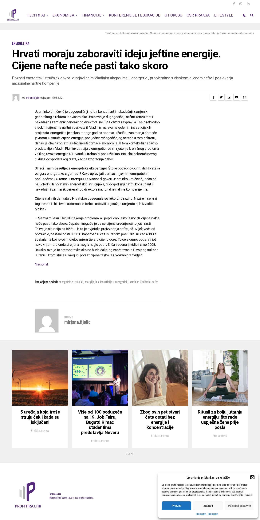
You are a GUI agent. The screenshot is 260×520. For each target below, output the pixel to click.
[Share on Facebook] (213, 97)
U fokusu (173, 15)
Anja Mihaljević (220, 435)
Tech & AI (36, 15)
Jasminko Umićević (139, 281)
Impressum (201, 513)
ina (97, 281)
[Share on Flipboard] (229, 97)
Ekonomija (63, 15)
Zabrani (208, 505)
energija (89, 281)
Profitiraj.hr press (40, 430)
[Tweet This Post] (221, 97)
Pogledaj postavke (239, 505)
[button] (252, 477)
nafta (155, 281)
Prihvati (176, 505)
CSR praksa (198, 15)
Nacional (41, 264)
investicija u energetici (113, 281)
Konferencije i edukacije (134, 15)
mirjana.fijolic (32, 97)
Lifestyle (223, 15)
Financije (91, 15)
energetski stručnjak (71, 281)
